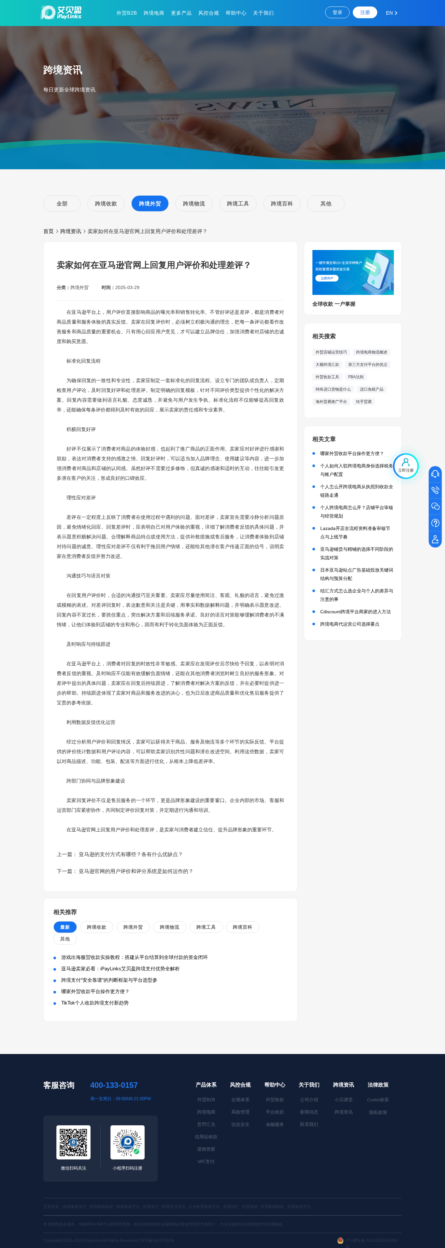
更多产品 (181, 13)
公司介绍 (309, 1099)
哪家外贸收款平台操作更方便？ (95, 991)
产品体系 (206, 1085)
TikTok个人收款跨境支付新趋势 (95, 1002)
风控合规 (208, 13)
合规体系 (240, 1099)
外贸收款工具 (327, 377)
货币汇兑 (206, 1124)
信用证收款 (206, 1136)
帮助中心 (236, 13)
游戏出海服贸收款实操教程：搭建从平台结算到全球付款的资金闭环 (134, 957)
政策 (378, 1099)
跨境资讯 (70, 231)
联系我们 (309, 1124)
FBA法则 (356, 377)
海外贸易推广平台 (331, 401)
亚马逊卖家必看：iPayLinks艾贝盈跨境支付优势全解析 (120, 968)
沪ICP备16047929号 (156, 1240)
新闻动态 (309, 1112)
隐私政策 (378, 1112)
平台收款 (275, 1112)
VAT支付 (206, 1161)
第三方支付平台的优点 (367, 364)
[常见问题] (435, 523)
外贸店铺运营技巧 (331, 352)
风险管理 (240, 1112)
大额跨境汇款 (327, 364)
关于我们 (263, 13)
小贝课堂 (344, 1099)
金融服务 (275, 1124)
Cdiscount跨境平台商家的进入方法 (355, 611)
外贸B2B (127, 13)
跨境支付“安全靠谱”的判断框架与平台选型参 (109, 980)
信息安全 (240, 1124)
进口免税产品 (371, 389)
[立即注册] (435, 539)
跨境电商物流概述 (371, 352)
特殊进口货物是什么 (333, 389)
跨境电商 (154, 13)
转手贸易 (364, 401)
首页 (48, 231)
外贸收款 (275, 1099)
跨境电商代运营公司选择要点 (350, 624)
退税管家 (206, 1149)
